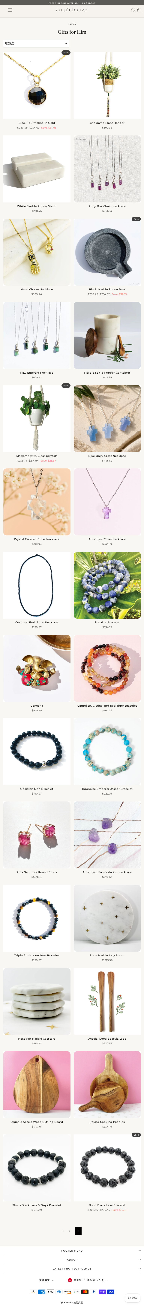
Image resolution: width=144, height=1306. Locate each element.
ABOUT (72, 1259)
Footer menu (72, 1250)
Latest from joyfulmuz (72, 1268)
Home (71, 24)
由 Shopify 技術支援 (72, 1302)
